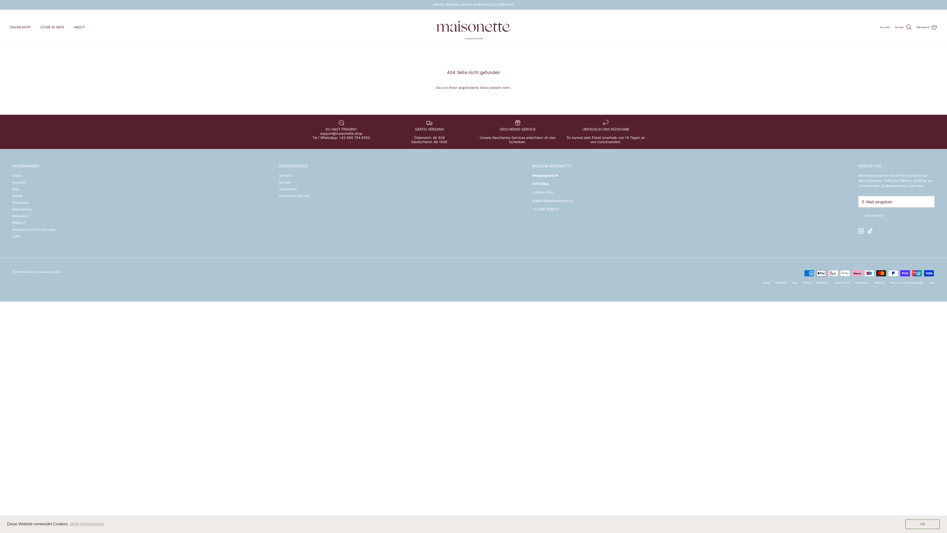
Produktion (20, 203)
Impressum (20, 216)
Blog (15, 189)
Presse (17, 196)
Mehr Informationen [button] (87, 524)
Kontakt (285, 182)
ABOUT (79, 27)
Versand (285, 175)
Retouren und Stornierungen (34, 229)
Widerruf (19, 223)
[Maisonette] (473, 27)
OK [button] (922, 524)
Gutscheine (288, 189)
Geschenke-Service (294, 196)
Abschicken (874, 215)
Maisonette (28, 271)
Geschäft (19, 182)
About (17, 175)
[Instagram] (861, 231)
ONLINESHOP (20, 27)
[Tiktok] (870, 231)
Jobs (16, 236)
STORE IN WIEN (52, 27)
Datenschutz (22, 209)
